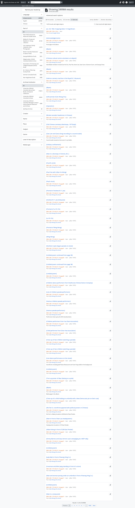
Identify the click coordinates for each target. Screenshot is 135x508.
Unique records (32, 18)
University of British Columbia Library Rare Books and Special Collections (32, 91)
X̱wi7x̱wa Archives (32, 109)
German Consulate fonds (32, 75)
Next (94, 505)
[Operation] (50, 106)
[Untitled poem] (51, 273)
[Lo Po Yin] (49, 218)
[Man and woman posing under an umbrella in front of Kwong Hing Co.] (69, 475)
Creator (25, 113)
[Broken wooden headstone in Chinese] (59, 115)
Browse (23, 2)
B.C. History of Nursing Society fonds (32, 71)
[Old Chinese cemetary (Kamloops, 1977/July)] (61, 124)
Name (25, 119)
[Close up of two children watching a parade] (60, 340)
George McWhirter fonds (32, 57)
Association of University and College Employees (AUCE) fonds (32, 65)
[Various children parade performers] (58, 301)
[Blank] (48, 49)
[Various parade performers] (55, 310)
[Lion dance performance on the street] (59, 358)
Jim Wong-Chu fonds (55, 42)
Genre (25, 134)
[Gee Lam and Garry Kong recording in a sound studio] (64, 134)
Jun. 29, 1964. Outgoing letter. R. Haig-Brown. (60, 29)
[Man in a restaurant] (53, 494)
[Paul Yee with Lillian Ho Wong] (56, 172)
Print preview (50, 19)
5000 (90, 505)
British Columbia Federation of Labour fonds (32, 52)
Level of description (29, 140)
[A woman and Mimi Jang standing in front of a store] (63, 466)
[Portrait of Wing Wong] (54, 227)
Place (25, 124)
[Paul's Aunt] (50, 181)
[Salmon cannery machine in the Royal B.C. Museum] (63, 78)
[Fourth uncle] (50, 163)
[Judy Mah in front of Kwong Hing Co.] (58, 457)
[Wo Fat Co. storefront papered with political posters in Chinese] (67, 408)
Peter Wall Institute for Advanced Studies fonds (32, 35)
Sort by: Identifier (94, 19)
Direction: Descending (106, 19)
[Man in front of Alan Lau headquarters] (59, 418)
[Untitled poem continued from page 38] (59, 264)
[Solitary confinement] (53, 144)
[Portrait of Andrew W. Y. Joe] (55, 191)
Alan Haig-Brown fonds (32, 78)
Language (26, 15)
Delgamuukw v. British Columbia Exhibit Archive (32, 60)
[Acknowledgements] (53, 38)
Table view (74, 19)
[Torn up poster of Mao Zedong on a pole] (59, 378)
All (23, 32)
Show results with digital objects (103, 24)
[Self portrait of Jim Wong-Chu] (56, 97)
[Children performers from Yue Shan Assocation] (62, 321)
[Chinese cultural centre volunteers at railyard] (61, 58)
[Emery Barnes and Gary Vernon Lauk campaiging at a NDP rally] (67, 439)
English (32, 21)
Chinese (32, 24)
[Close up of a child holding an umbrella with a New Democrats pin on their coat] (72, 398)
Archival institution (29, 82)
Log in (130, 2)
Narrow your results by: (32, 10)
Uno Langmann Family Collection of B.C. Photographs (32, 47)
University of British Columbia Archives (32, 97)
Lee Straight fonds (55, 33)
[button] (120, 2)
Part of (25, 28)
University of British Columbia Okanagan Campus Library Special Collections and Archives (32, 103)
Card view (67, 19)
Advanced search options (54, 15)
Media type (26, 145)
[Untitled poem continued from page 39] (59, 255)
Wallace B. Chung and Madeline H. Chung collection (32, 40)
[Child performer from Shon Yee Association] (61, 330)
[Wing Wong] (50, 237)
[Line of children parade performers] (58, 292)
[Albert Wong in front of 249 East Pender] (59, 429)
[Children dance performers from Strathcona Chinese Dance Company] (69, 283)
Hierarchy (59, 19)
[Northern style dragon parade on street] (59, 246)
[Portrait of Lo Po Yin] (53, 209)
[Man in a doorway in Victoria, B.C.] (57, 154)
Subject (25, 129)
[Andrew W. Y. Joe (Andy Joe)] (55, 200)
